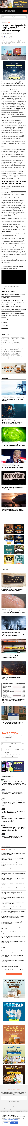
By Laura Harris (4, 33)
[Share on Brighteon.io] (5, 37)
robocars (5, 43)
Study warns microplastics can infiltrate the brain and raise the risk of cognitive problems (13, 611)
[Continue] (25, 1098)
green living (3, 42)
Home (2, 22)
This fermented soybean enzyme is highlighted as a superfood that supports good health (12, 951)
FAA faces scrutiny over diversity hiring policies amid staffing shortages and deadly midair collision (12, 511)
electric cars (10, 40)
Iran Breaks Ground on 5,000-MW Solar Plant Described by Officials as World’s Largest (13, 912)
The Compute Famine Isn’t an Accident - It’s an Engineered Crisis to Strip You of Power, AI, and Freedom (11, 864)
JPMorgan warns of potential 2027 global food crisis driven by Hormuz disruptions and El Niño (12, 917)
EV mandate (21, 41)
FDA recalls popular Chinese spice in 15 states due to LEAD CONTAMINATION (12, 723)
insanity (22, 42)
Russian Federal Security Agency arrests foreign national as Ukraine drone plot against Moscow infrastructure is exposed (11, 922)
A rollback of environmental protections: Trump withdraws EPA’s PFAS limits (12, 589)
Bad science (7, 22)
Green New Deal (8, 42)
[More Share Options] (11, 37)
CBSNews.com (4, 325)
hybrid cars (19, 42)
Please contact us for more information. (9, 757)
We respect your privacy (14, 1101)
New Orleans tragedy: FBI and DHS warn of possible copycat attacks (12, 488)
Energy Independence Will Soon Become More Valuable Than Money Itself (13, 812)
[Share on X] (9, 37)
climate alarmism (4, 40)
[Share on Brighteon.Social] (2, 37)
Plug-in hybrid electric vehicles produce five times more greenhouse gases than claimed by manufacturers (13, 296)
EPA (18, 41)
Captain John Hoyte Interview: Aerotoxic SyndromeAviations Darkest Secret (12, 837)
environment (3, 41)
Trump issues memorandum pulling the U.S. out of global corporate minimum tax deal (13, 466)
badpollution (6, 39)
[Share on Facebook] (7, 37)
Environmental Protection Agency (11, 41)
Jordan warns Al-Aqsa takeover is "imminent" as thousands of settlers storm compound (11, 965)
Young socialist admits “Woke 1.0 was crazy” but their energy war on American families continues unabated (13, 932)
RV (7, 43)
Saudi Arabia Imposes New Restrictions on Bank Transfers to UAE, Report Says (11, 907)
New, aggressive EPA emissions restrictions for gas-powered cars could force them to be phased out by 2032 (13, 108)
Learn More (6, 1122)
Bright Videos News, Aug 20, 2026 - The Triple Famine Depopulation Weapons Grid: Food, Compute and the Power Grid (13, 829)
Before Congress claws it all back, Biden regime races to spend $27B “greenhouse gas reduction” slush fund (12, 315)
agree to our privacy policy (11, 1119)
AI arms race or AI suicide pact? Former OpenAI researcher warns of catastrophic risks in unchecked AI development (12, 422)
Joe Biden (19, 355)
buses (15, 39)
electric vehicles (15, 40)
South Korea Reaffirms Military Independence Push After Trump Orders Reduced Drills (13, 903)
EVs (24, 41)
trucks (9, 43)
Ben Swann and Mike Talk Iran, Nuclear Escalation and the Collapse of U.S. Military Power (12, 793)
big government (11, 39)
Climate (23, 39)
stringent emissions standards (14, 83)
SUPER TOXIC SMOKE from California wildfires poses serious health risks (11, 678)
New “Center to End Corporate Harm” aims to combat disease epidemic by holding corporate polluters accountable (13, 701)
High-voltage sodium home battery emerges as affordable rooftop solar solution (11, 893)
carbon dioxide (18, 39)
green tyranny (14, 42)
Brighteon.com (4, 328)
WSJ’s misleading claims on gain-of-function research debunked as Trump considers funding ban (13, 399)
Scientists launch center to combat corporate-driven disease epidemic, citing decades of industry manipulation (12, 634)
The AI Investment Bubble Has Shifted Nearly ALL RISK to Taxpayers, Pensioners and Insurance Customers (13, 820)
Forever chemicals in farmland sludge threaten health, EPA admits (11, 656)
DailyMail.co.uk (4, 322)
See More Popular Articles (14, 974)
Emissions (20, 40)
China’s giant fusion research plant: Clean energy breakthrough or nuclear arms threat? (13, 444)
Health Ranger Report (7, 776)
